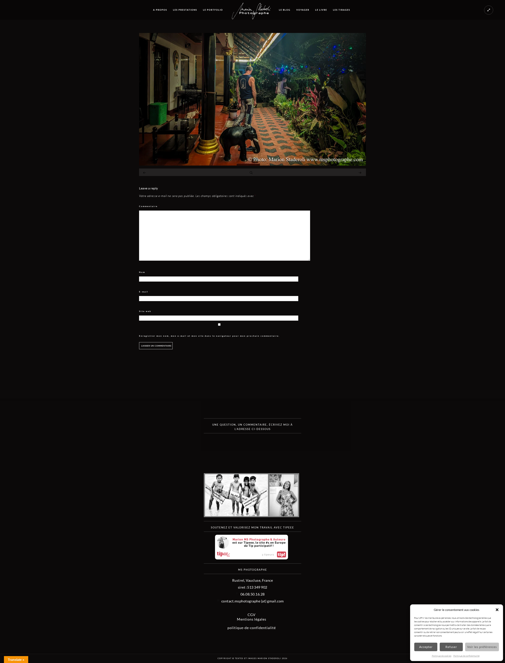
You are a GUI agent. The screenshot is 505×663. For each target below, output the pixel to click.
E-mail (145, 291)
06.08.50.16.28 (252, 594)
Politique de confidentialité (466, 655)
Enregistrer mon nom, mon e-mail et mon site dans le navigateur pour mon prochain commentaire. (209, 336)
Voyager (302, 9)
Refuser (451, 647)
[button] (497, 610)
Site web (145, 311)
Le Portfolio (213, 9)
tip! (281, 554)
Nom (143, 272)
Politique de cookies (441, 655)
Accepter (426, 647)
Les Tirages (341, 9)
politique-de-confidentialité (251, 628)
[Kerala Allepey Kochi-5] (252, 164)
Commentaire (149, 206)
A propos (160, 9)
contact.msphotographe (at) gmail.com (252, 601)
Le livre (321, 9)
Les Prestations (185, 9)
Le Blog (284, 9)
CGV (251, 614)
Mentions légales (251, 619)
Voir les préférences (482, 647)
